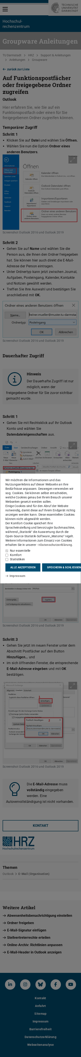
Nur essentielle (20, 550)
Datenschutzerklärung (56, 545)
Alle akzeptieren (22, 567)
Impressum (17, 576)
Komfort (16, 555)
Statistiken (17, 559)
